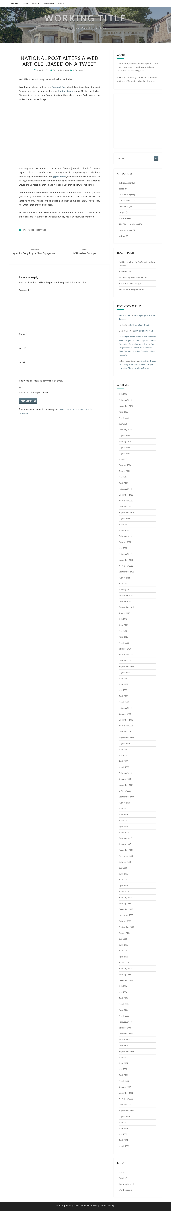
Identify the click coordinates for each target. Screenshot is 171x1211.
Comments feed (126, 1184)
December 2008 (126, 719)
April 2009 (123, 696)
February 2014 (125, 489)
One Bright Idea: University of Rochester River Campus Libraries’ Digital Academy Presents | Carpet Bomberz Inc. (137, 340)
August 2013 (124, 518)
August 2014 (124, 471)
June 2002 (123, 1063)
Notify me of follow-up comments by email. (41, 380)
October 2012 (125, 542)
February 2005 (125, 968)
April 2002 (123, 1075)
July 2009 (123, 678)
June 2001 (123, 1128)
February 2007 (125, 838)
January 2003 (125, 1027)
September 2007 (126, 796)
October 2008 (125, 731)
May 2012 (123, 548)
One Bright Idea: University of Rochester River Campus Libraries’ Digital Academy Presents (137, 364)
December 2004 (126, 980)
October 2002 (125, 1045)
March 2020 (124, 417)
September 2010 (126, 607)
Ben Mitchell (125, 315)
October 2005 (125, 921)
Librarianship (48, 3)
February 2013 (125, 536)
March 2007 (124, 832)
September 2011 (126, 571)
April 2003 (123, 1010)
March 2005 (124, 962)
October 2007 (125, 790)
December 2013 (126, 494)
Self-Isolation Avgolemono (131, 289)
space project (125, 218)
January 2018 (125, 441)
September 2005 (126, 927)
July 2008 (123, 749)
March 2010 (124, 642)
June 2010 (123, 625)
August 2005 (124, 933)
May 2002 (123, 1069)
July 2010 (123, 619)
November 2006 (126, 856)
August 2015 (124, 453)
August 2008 (124, 743)
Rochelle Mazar (61, 70)
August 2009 (124, 672)
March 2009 (124, 702)
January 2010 (125, 648)
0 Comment (79, 70)
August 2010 (124, 613)
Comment (25, 290)
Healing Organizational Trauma (133, 277)
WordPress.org (125, 1189)
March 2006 (124, 891)
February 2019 (125, 429)
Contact (62, 3)
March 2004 (124, 1004)
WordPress (92, 1205)
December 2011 (126, 560)
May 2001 (123, 1134)
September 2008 (126, 737)
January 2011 (125, 589)
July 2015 (123, 459)
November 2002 (126, 1039)
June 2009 (123, 684)
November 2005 (126, 915)
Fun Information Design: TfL (132, 283)
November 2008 (126, 725)
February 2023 (125, 400)
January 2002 (125, 1087)
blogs (121, 188)
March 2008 (124, 767)
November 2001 (126, 1098)
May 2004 (123, 992)
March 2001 (124, 1146)
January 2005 (125, 974)
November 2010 (126, 595)
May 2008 (123, 755)
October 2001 (125, 1104)
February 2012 (125, 554)
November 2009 (126, 654)
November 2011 (126, 565)
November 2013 (126, 500)
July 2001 (123, 1122)
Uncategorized (125, 230)
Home (26, 3)
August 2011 (124, 577)
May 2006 (123, 879)
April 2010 (123, 636)
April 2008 (123, 761)
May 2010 (123, 631)
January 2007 (125, 844)
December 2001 (126, 1092)
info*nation (28, 229)
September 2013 (126, 512)
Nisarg (111, 1205)
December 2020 (126, 406)
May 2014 (123, 477)
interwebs (41, 229)
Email (22, 348)
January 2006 (125, 903)
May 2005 (123, 950)
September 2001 (126, 1110)
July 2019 (123, 423)
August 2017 (124, 447)
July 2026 (123, 394)
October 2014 (125, 465)
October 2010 (125, 601)
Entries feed (124, 1178)
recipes (122, 212)
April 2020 (123, 411)
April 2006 (123, 885)
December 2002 (126, 1033)
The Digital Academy (128, 224)
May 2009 (123, 690)
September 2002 (126, 1051)
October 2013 (125, 506)
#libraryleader (125, 182)
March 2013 (124, 530)
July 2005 (123, 938)
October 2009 (125, 660)
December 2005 (126, 909)
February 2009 (125, 708)
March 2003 (124, 1015)
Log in (122, 1172)
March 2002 (124, 1081)
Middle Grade (125, 271)
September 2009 (126, 666)
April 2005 (123, 956)
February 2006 (125, 897)
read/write (124, 206)
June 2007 (123, 814)
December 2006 (126, 850)
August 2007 (124, 802)
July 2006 (123, 867)
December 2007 (126, 785)
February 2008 (125, 773)
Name (23, 334)
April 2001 (123, 1140)
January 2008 (125, 779)
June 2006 (123, 873)
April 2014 (123, 483)
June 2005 (123, 944)
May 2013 (123, 524)
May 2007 (123, 820)
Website (23, 362)
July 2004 (123, 986)
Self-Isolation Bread (139, 324)
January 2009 (125, 714)
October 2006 (125, 862)
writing (35, 3)
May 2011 (123, 583)
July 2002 (123, 1057)
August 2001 (124, 1116)
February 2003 (125, 1021)
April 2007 (123, 826)
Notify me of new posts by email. (35, 392)
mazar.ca (15, 3)
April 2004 (123, 998)
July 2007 (123, 808)
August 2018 (124, 435)
